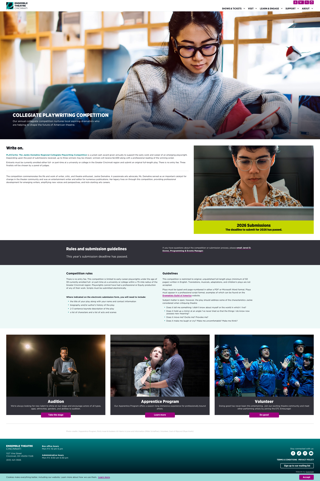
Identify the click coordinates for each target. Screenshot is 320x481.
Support (291, 8)
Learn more (104, 477)
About (306, 8)
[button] (56, 376)
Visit (251, 8)
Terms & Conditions (287, 459)
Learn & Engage (269, 8)
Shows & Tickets (232, 8)
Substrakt (310, 472)
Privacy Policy (306, 459)
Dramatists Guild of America (177, 295)
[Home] (17, 5)
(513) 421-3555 (13, 460)
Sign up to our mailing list (297, 465)
